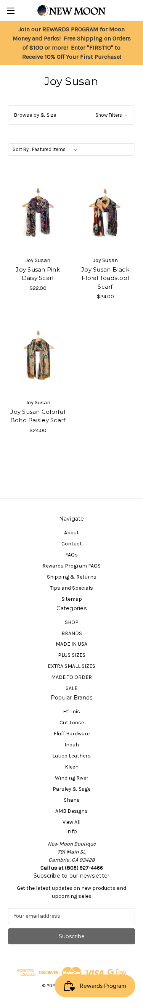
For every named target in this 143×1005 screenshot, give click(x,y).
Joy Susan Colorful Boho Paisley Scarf (38, 416)
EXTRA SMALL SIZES (71, 666)
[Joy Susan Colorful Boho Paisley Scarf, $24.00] (37, 355)
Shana (72, 800)
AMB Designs (71, 811)
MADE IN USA (71, 644)
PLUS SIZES (71, 655)
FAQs (71, 555)
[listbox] (56, 149)
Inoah (71, 744)
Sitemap (71, 599)
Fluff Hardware (71, 733)
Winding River (71, 778)
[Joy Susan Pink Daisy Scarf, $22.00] (37, 213)
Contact (71, 543)
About (71, 532)
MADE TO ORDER (71, 677)
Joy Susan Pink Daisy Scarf (38, 274)
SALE (71, 688)
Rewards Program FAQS (71, 566)
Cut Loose (71, 722)
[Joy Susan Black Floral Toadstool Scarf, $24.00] (105, 213)
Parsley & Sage (71, 789)
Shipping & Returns (71, 577)
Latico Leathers (71, 756)
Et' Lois (71, 711)
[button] (71, 115)
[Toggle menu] (10, 10)
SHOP (72, 622)
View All (71, 822)
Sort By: (21, 149)
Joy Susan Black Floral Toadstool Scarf (105, 278)
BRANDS (71, 633)
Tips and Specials (71, 588)
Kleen (72, 767)
